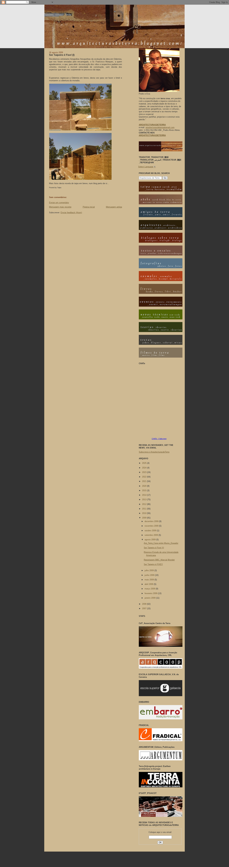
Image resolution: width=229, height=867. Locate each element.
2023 (144, 472)
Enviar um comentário (59, 202)
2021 (144, 481)
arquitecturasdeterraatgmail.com (160, 127)
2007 (144, 608)
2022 (144, 477)
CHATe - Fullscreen (159, 439)
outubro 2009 (151, 530)
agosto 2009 (150, 539)
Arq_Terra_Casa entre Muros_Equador (161, 543)
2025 (144, 463)
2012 (144, 504)
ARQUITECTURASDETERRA (152, 135)
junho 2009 (150, 575)
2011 (144, 509)
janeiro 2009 (150, 598)
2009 (144, 518)
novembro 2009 (152, 526)
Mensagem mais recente (60, 207)
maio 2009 (150, 579)
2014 (144, 495)
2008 (144, 604)
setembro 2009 (152, 535)
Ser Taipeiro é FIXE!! (153, 564)
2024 (144, 468)
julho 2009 (149, 570)
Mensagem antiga (114, 207)
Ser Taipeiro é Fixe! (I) (61, 54)
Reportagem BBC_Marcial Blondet (159, 560)
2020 (144, 486)
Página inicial (89, 207)
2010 (144, 513)
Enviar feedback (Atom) (71, 212)
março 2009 (150, 589)
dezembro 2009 (152, 521)
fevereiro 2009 (151, 593)
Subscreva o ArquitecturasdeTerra (154, 452)
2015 (144, 490)
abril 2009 (149, 584)
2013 (144, 499)
